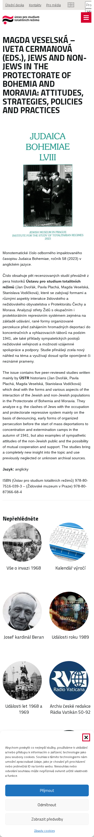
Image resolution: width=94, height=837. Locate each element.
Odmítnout (47, 805)
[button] (86, 737)
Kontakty (35, 5)
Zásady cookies (44, 830)
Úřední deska (14, 5)
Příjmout (47, 790)
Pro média (53, 5)
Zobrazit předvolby (47, 819)
